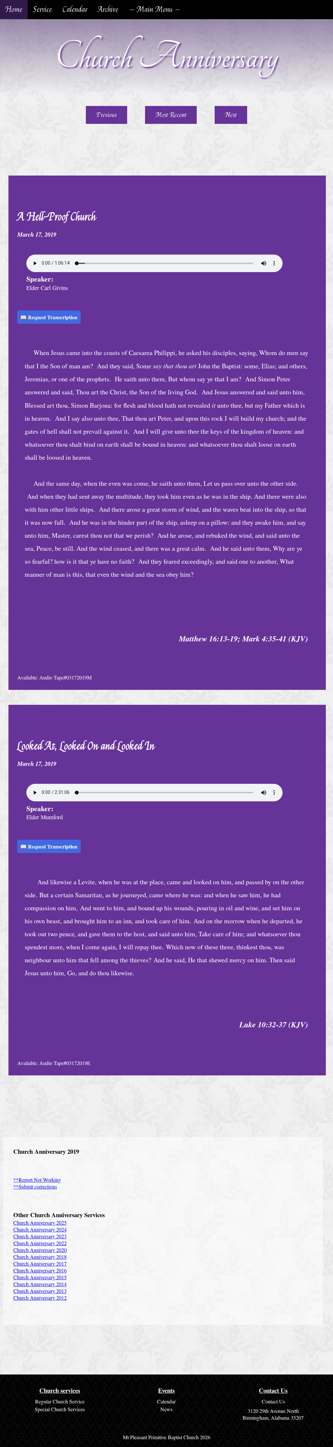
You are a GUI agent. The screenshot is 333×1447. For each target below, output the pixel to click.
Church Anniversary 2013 (40, 1290)
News (166, 1409)
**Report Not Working (37, 1179)
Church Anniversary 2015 (40, 1277)
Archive (108, 10)
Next (231, 115)
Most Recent (170, 115)
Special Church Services (60, 1409)
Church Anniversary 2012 (40, 1297)
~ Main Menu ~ (154, 10)
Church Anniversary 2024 (40, 1229)
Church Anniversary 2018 (40, 1256)
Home (13, 10)
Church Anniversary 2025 (40, 1222)
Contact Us (273, 1401)
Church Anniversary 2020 (40, 1249)
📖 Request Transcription (48, 317)
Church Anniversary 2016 (40, 1270)
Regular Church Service (60, 1401)
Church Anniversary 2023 (40, 1236)
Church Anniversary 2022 (40, 1243)
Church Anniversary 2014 (40, 1284)
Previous (106, 115)
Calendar (74, 10)
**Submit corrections (35, 1186)
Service (42, 10)
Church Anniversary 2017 (40, 1263)
